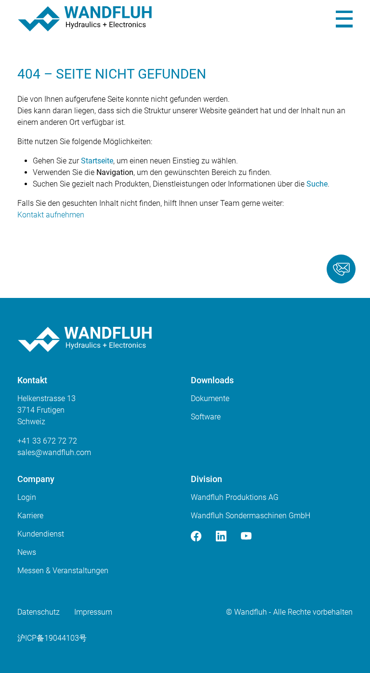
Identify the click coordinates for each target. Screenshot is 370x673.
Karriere (30, 515)
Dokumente (210, 398)
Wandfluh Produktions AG (234, 497)
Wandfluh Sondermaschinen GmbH (250, 515)
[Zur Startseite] (84, 19)
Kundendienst (40, 533)
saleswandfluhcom (54, 452)
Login (26, 497)
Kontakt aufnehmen (50, 214)
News (26, 552)
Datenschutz (38, 612)
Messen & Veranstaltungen (62, 570)
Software (206, 416)
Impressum (93, 612)
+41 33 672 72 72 (47, 440)
